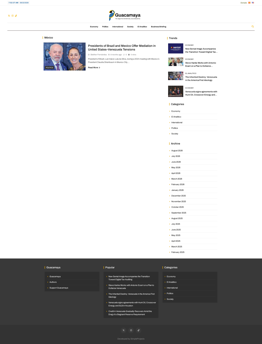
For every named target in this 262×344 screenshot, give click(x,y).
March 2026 (176, 179)
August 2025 (177, 218)
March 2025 (176, 247)
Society (130, 27)
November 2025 (178, 201)
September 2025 (178, 213)
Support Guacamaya (59, 288)
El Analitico (142, 27)
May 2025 (175, 235)
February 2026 (177, 184)
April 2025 (175, 241)
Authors (53, 282)
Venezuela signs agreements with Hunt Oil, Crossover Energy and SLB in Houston (201, 94)
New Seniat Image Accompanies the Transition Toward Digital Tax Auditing (200, 52)
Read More (93, 67)
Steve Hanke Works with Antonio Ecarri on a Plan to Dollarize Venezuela (200, 66)
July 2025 (175, 224)
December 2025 (178, 196)
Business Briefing (158, 27)
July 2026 (175, 156)
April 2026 (175, 173)
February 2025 (177, 252)
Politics (105, 27)
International (117, 27)
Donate (244, 3)
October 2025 (177, 207)
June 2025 (176, 230)
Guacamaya (55, 276)
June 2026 (176, 162)
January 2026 (177, 190)
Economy (94, 27)
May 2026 (175, 167)
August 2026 (177, 150)
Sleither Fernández (98, 55)
